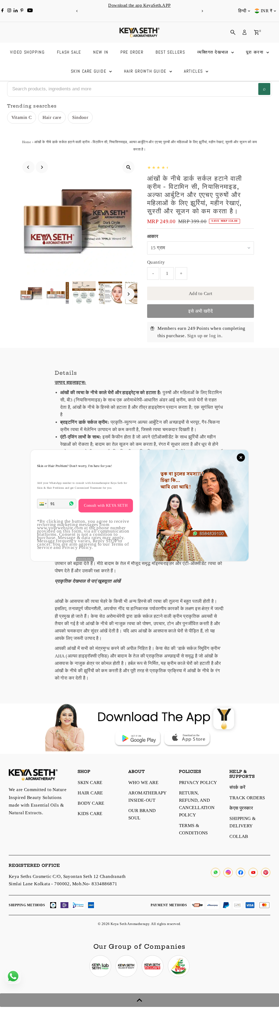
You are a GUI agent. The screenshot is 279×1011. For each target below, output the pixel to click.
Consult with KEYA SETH (106, 505)
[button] (42, 503)
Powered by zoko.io (85, 559)
